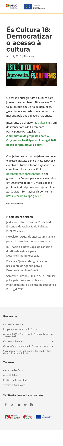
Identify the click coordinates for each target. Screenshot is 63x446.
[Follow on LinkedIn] (18, 404)
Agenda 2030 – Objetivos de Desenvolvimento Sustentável (27, 335)
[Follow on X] (12, 404)
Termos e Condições (14, 385)
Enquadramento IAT (14, 324)
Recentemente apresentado (23, 174)
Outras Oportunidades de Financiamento (25, 346)
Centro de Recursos (13, 341)
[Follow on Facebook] (5, 404)
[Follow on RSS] (31, 404)
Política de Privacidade (15, 380)
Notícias (29, 56)
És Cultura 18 (42, 122)
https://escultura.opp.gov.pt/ (24, 196)
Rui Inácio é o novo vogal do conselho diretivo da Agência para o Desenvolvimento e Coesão (29, 251)
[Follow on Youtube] (25, 404)
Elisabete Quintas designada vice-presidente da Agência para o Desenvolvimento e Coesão (26, 266)
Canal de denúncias (14, 370)
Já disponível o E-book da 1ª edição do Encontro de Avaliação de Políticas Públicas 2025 (29, 226)
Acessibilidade (11, 375)
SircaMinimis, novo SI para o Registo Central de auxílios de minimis (27, 352)
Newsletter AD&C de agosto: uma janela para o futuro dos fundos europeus (30, 239)
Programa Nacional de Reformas (20, 329)
